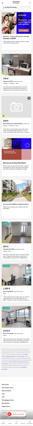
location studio (20, 356)
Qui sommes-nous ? (7, 387)
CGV (3, 397)
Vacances (23, 423)
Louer (16, 423)
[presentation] (3, 65)
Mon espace (29, 423)
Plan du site (5, 384)
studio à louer (5, 363)
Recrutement (6, 403)
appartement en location (23, 362)
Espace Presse (6, 406)
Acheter (3, 423)
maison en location (12, 362)
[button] (13, 73)
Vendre (10, 423)
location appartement (10, 356)
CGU (3, 394)
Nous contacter (6, 390)
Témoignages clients (8, 400)
